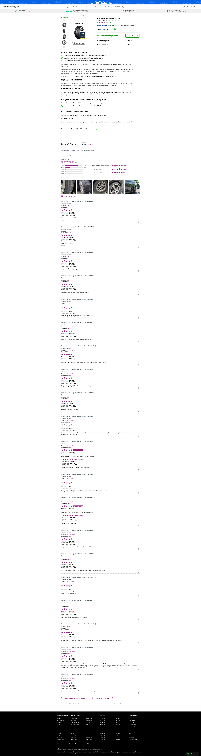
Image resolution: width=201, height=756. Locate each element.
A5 (68, 398)
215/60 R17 (117, 728)
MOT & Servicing (119, 7)
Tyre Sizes (102, 715)
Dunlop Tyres (74, 728)
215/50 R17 (117, 735)
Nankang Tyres (89, 720)
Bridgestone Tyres (75, 724)
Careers (111, 743)
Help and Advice (133, 715)
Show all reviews (102, 698)
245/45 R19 (117, 732)
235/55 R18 (117, 720)
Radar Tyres (88, 724)
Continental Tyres (75, 726)
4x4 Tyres (59, 722)
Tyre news (131, 730)
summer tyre (94, 129)
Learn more (101, 703)
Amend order (132, 720)
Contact (187, 7)
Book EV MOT (59, 728)
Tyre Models (98, 7)
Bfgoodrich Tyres (75, 722)
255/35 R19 (102, 726)
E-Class (69, 422)
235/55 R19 (102, 737)
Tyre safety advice (133, 739)
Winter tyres (132, 733)
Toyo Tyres (88, 732)
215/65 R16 (117, 730)
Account (191, 7)
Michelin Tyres (89, 718)
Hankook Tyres (74, 735)
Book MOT (59, 726)
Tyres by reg (132, 726)
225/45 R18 (102, 730)
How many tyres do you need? (107, 36)
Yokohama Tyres (89, 737)
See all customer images (71, 196)
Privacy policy (84, 743)
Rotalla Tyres (88, 728)
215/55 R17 (102, 724)
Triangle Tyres (89, 739)
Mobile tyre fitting (133, 735)
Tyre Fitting (108, 7)
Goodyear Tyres (74, 733)
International (106, 743)
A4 (68, 281)
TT (68, 207)
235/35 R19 (102, 735)
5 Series (69, 232)
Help (184, 7)
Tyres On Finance (60, 737)
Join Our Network (60, 739)
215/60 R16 (117, 739)
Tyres (68, 7)
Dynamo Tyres (74, 730)
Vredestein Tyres (89, 735)
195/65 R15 (117, 722)
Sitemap (101, 743)
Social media (132, 737)
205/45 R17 (102, 728)
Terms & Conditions (70, 743)
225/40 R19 (117, 726)
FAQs (130, 718)
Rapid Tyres (88, 726)
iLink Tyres (73, 737)
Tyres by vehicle (132, 724)
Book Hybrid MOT (60, 730)
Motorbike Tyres (60, 720)
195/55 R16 (102, 733)
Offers (129, 7)
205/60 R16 (117, 733)
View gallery (80, 43)
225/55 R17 (117, 718)
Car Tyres (59, 718)
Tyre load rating (132, 728)
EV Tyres (58, 724)
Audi (68, 205)
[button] (180, 7)
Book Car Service (60, 732)
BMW (68, 231)
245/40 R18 (102, 739)
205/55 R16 (102, 720)
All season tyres (132, 732)
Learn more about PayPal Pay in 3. (71, 753)
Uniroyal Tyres (89, 733)
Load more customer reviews (75, 698)
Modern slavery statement (93, 743)
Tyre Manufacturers (75, 715)
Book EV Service (60, 733)
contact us (96, 703)
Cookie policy (77, 743)
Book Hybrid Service (61, 735)
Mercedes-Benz (71, 327)
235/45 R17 (117, 737)
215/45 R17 (117, 724)
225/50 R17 (102, 732)
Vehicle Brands (87, 7)
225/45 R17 (102, 722)
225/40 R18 (102, 718)
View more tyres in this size (70, 17)
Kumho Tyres (74, 739)
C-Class (69, 328)
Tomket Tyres (89, 730)
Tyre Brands (76, 7)
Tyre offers (131, 722)
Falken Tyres (74, 732)
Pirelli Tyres (88, 722)
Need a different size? (113, 20)
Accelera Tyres (74, 718)
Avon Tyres (73, 720)
